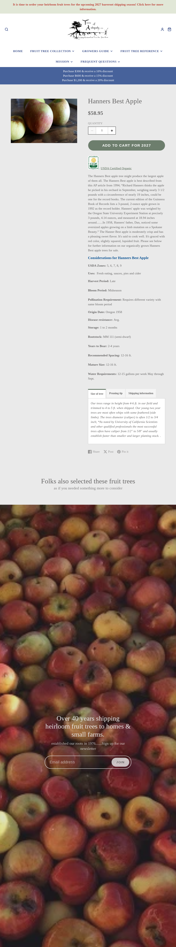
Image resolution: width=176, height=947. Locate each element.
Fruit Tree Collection (50, 51)
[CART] (169, 29)
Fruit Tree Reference (139, 51)
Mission (62, 61)
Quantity (95, 123)
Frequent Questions (99, 61)
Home (18, 51)
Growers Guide (95, 51)
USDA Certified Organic (116, 168)
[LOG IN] (162, 29)
